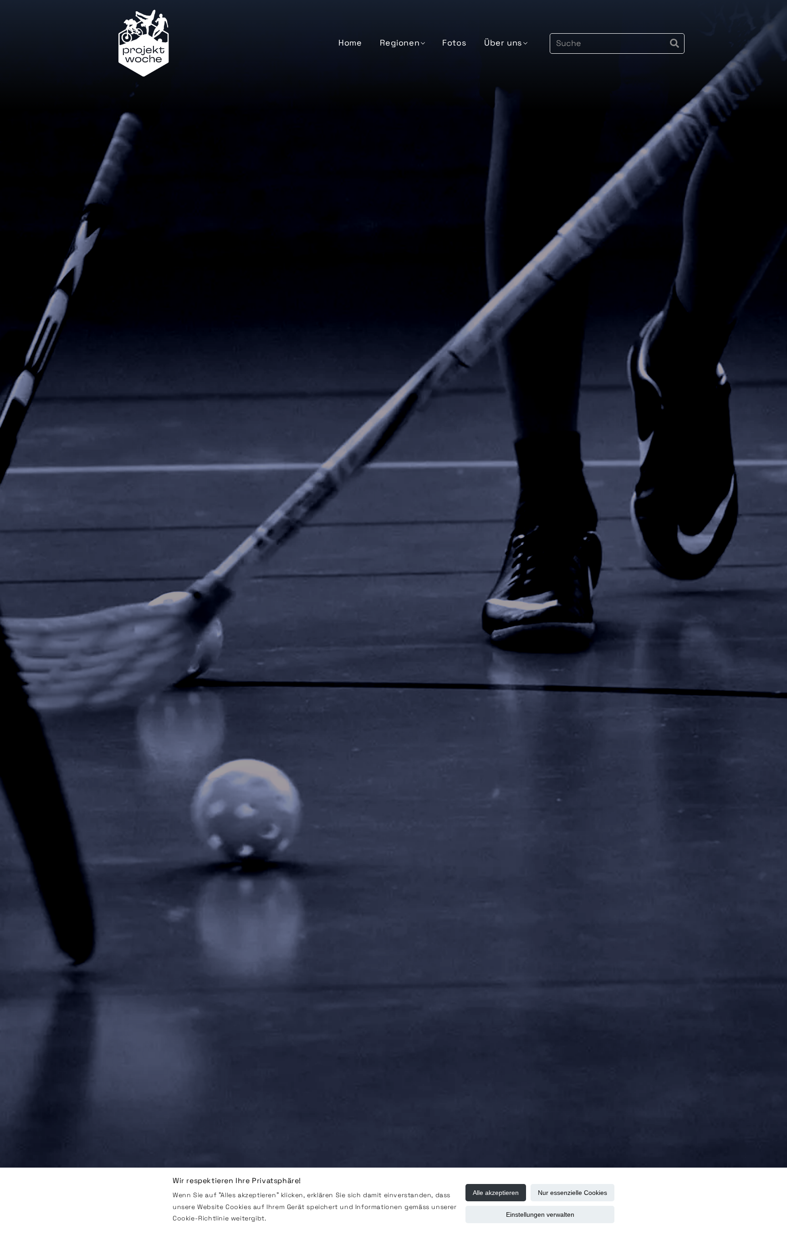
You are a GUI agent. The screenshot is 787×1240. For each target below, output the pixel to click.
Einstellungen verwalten (540, 1214)
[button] (402, 43)
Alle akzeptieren (496, 1192)
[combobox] (617, 43)
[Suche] (674, 43)
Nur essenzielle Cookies (572, 1192)
